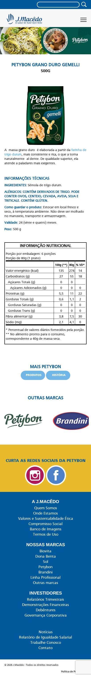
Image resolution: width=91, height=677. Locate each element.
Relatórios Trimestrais (45, 599)
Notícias (46, 632)
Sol (45, 561)
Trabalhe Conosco (45, 642)
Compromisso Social (45, 524)
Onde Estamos (45, 513)
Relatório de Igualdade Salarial (45, 637)
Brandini (45, 572)
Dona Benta (45, 556)
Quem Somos (45, 508)
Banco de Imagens (45, 529)
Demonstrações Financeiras (45, 604)
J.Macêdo (25, 20)
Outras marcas (45, 582)
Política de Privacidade (74, 671)
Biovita (45, 551)
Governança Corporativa (46, 615)
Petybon (45, 567)
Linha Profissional (45, 577)
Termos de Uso (45, 534)
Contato (45, 648)
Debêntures (45, 610)
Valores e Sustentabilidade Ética (45, 518)
